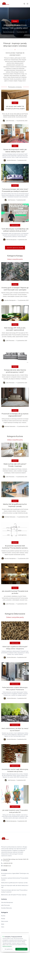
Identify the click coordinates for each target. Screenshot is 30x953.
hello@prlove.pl (7, 865)
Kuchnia (15, 460)
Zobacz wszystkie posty (15, 259)
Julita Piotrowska (5, 905)
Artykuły (4, 870)
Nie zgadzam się (8, 949)
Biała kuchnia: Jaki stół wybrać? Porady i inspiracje (13, 894)
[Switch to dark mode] (24, 3)
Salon (2, 927)
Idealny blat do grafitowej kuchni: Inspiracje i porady (14, 882)
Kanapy (15, 21)
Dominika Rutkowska (6, 908)
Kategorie (4, 912)
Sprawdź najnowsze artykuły (15, 247)
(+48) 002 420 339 (7, 863)
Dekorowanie (15, 225)
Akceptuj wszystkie (21, 949)
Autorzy (4, 899)
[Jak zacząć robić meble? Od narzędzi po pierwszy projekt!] (15, 100)
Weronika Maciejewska (7, 902)
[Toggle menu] (27, 3)
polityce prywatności (7, 946)
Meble (15, 102)
